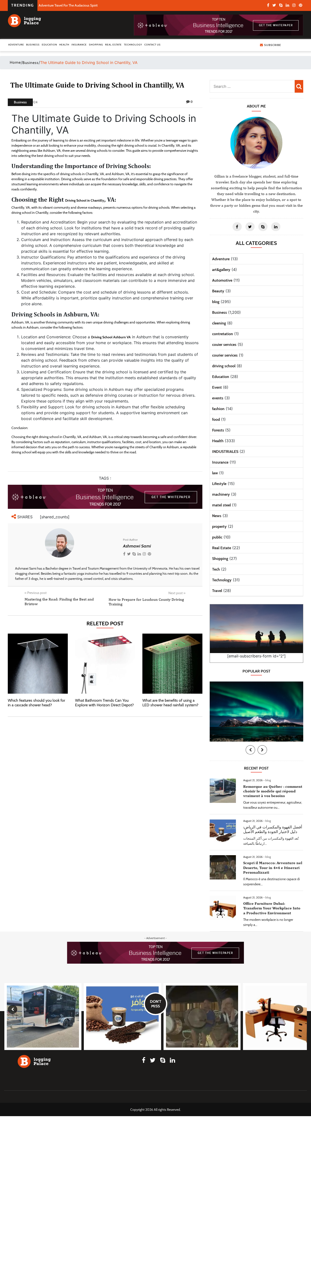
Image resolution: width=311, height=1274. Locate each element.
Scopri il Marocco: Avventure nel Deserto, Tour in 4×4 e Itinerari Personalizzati (272, 867)
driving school (223, 366)
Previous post (36, 593)
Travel (217, 590)
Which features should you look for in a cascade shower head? (36, 702)
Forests (218, 430)
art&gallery (221, 269)
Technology (133, 44)
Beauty (218, 291)
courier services (225, 355)
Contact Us (152, 44)
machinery (221, 494)
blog (215, 301)
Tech (216, 569)
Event (217, 387)
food (216, 419)
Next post (176, 593)
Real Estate (113, 44)
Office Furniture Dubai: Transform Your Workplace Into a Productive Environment (271, 908)
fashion (218, 408)
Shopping (96, 44)
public (217, 537)
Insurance (79, 44)
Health (64, 44)
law (215, 473)
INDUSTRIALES (225, 451)
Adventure (16, 44)
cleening (219, 323)
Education (49, 44)
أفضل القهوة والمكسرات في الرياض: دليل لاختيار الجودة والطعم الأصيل (272, 829)
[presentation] (250, 749)
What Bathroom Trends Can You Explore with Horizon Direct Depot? (104, 702)
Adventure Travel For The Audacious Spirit (68, 5)
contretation (222, 334)
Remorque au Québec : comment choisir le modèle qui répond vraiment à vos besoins (272, 791)
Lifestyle (219, 483)
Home (15, 62)
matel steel (221, 505)
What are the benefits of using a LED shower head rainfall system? (170, 702)
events (217, 398)
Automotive (222, 280)
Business (33, 44)
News (216, 515)
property (219, 526)
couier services (224, 344)
